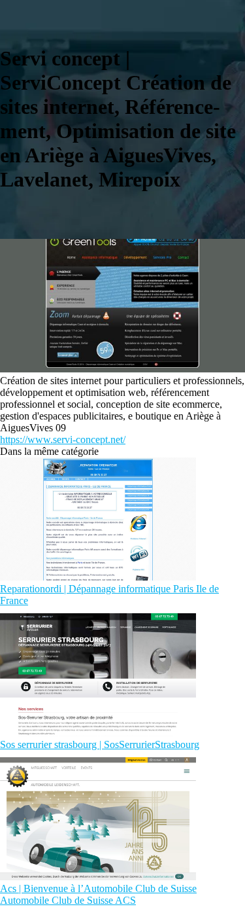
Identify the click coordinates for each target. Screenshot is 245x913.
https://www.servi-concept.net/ (62, 439)
